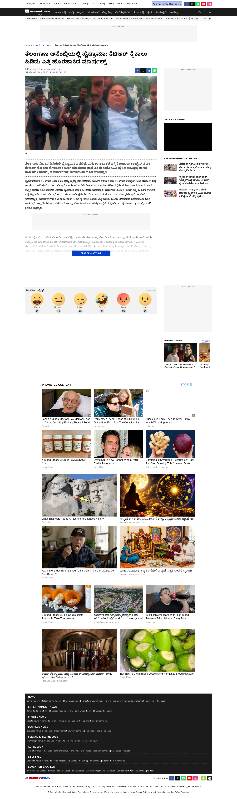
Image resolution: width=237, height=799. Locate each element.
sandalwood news (84, 711)
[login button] (200, 12)
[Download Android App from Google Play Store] (203, 778)
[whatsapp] (197, 4)
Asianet (37, 778)
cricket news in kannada (63, 721)
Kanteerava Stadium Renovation (146, 18)
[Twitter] (192, 4)
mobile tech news (64, 741)
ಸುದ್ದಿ (71, 12)
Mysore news (105, 701)
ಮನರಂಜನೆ (93, 12)
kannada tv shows (103, 711)
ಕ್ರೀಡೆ (149, 12)
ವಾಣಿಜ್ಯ (174, 12)
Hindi (111, 3)
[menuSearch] (210, 12)
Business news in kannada (39, 731)
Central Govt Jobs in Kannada (131, 771)
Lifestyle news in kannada (39, 761)
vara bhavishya (77, 751)
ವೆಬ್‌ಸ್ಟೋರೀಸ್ (122, 12)
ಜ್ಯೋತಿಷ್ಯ (107, 12)
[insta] (209, 4)
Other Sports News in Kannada (92, 721)
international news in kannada (150, 701)
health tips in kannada (90, 761)
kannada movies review (61, 711)
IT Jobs (150, 771)
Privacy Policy (83, 787)
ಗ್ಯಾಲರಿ (80, 12)
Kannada (56, 3)
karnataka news (72, 701)
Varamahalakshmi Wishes (52, 18)
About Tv (56, 787)
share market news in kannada (69, 731)
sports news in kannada (38, 721)
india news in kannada (123, 701)
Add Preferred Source (165, 4)
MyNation (132, 3)
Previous (204, 18)
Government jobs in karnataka (100, 771)
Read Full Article (91, 253)
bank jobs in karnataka (73, 771)
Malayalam (31, 3)
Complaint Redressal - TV (150, 787)
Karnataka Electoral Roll (176, 18)
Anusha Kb (54, 69)
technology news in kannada (40, 741)
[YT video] (203, 4)
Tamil (94, 3)
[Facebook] (186, 4)
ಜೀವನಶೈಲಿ (161, 12)
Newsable (45, 3)
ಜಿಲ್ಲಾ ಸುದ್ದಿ (138, 12)
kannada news (33, 701)
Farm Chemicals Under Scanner (113, 18)
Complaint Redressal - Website (120, 787)
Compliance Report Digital (178, 787)
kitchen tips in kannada (113, 761)
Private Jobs (54, 771)
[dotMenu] (183, 12)
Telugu (85, 3)
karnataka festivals (120, 751)
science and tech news (86, 741)
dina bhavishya (61, 751)
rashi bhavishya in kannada (39, 751)
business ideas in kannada (98, 731)
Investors (196, 787)
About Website (43, 787)
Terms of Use (68, 787)
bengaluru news (89, 701)
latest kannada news (52, 701)
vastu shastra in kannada (98, 751)
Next (209, 18)
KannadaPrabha (71, 3)
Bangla (103, 3)
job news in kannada (36, 771)
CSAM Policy (98, 787)
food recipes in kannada (65, 761)
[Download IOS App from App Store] (209, 778)
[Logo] (38, 12)
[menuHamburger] (205, 12)
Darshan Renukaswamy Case (81, 18)
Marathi (120, 3)
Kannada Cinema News (38, 711)
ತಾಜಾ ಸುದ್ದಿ (60, 12)
